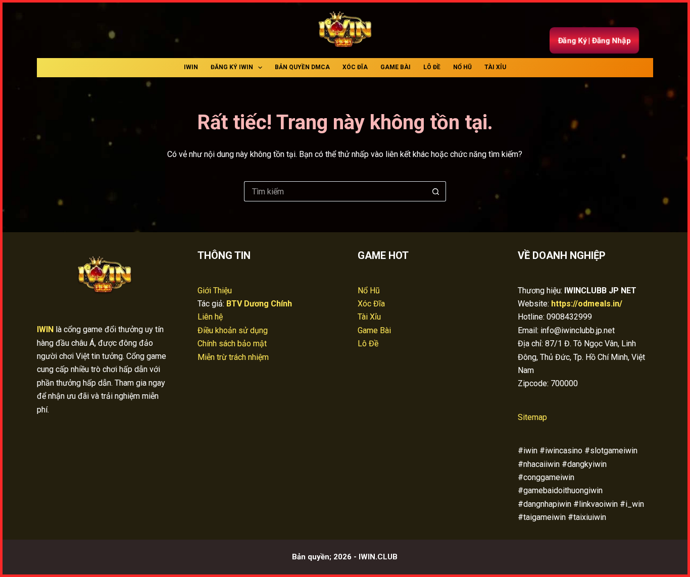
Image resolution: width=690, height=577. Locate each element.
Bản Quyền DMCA (302, 67)
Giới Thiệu (215, 290)
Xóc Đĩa (355, 67)
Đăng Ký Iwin (232, 67)
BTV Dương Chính (259, 303)
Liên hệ (210, 317)
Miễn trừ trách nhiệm (233, 357)
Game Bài (395, 67)
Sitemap (532, 417)
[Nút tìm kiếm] (436, 191)
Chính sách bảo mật (232, 343)
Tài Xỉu (495, 67)
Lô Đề (431, 67)
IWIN (191, 67)
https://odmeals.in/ (586, 303)
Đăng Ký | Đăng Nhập (594, 40)
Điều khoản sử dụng (233, 330)
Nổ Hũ (462, 67)
